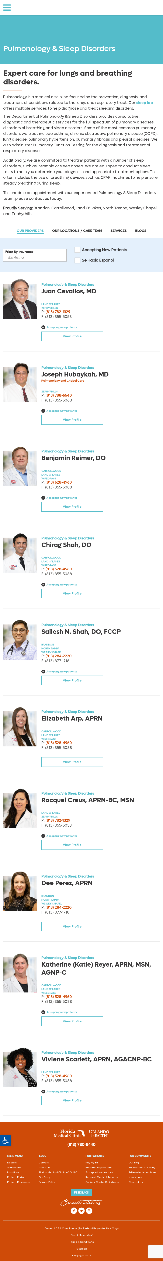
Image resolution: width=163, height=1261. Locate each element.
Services (119, 231)
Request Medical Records (102, 1177)
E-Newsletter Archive (142, 1172)
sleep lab (144, 102)
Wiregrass (48, 478)
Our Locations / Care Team (77, 231)
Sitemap (81, 1248)
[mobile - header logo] (41, 7)
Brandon (47, 644)
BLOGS (140, 231)
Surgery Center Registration (103, 1182)
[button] (5, 1140)
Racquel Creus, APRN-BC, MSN (87, 800)
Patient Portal (15, 1177)
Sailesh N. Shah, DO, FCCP (81, 631)
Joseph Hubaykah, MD (75, 374)
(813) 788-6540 (58, 395)
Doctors (12, 1162)
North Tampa (50, 648)
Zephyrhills (49, 308)
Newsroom (135, 1177)
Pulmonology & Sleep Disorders (67, 284)
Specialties (14, 1167)
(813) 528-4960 (58, 482)
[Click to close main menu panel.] (7, 7)
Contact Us (136, 1182)
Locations (13, 1172)
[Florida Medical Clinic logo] (81, 1133)
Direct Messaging (82, 1235)
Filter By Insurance (19, 251)
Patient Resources (19, 1182)
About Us (44, 1167)
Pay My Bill (92, 1162)
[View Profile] (20, 299)
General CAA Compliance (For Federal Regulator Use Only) (82, 1228)
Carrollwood (51, 471)
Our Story (44, 1177)
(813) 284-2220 (58, 656)
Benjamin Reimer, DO (73, 458)
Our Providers (30, 231)
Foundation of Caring (142, 1167)
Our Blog (134, 1162)
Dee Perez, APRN (67, 883)
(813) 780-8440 (81, 1144)
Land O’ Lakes (50, 304)
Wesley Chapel (51, 652)
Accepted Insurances (99, 1172)
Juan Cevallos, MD (68, 291)
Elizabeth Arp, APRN (72, 718)
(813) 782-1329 (57, 311)
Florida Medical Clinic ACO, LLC (58, 1172)
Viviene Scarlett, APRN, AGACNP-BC (96, 1059)
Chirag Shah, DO (66, 545)
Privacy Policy (47, 1182)
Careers (44, 1162)
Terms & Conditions (81, 1242)
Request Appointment (100, 1167)
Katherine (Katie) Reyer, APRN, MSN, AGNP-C (96, 968)
